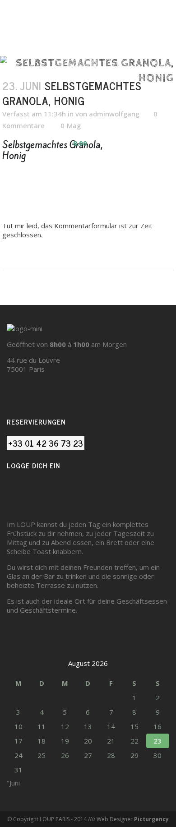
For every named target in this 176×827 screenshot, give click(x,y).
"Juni (13, 782)
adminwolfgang (114, 113)
